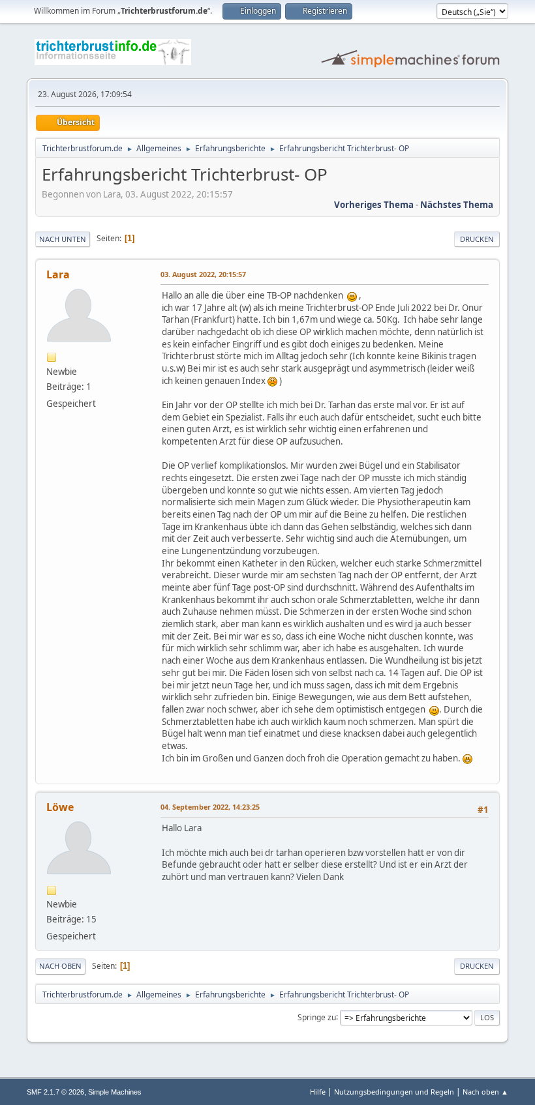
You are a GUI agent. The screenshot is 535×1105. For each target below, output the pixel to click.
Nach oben (60, 966)
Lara (58, 274)
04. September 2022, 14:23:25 (210, 807)
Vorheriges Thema (374, 205)
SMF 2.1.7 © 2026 (55, 1092)
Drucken (477, 239)
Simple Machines (115, 1092)
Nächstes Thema (456, 205)
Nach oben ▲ (485, 1092)
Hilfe (318, 1092)
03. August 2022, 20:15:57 (203, 274)
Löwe (60, 807)
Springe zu (317, 1016)
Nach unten (62, 239)
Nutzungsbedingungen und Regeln (394, 1092)
